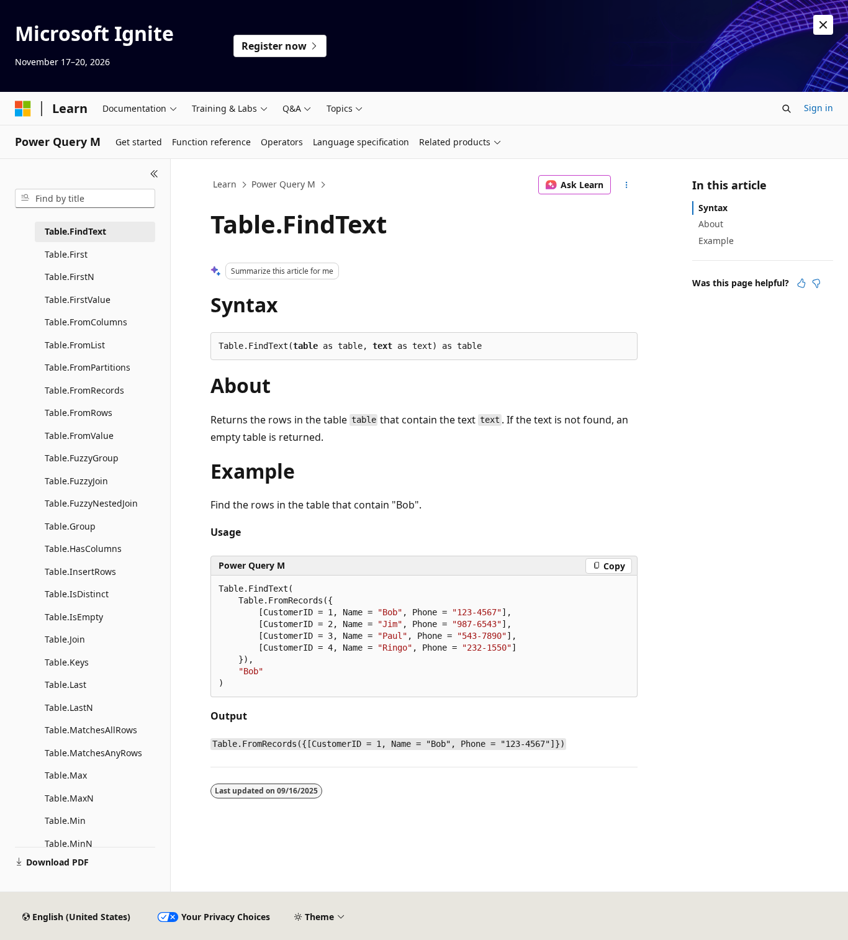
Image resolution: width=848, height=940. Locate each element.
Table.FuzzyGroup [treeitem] (82, 458)
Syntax (713, 208)
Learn (225, 184)
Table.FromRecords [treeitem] (84, 390)
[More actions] (627, 185)
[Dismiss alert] (823, 25)
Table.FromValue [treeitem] (79, 435)
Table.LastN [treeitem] (69, 707)
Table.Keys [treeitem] (67, 662)
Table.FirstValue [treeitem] (78, 299)
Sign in (818, 108)
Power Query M (283, 184)
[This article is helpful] (801, 283)
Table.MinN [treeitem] (68, 843)
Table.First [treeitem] (66, 254)
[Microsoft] (23, 109)
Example (716, 240)
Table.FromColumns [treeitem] (86, 322)
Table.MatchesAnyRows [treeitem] (93, 753)
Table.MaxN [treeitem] (69, 798)
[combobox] (85, 199)
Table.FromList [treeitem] (75, 345)
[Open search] (786, 108)
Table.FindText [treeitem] (75, 231)
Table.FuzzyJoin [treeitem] (76, 481)
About (710, 224)
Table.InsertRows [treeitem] (80, 571)
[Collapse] (154, 174)
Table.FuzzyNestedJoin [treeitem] (91, 503)
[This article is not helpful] (816, 283)
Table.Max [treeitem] (66, 775)
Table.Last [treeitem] (65, 684)
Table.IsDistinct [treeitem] (77, 594)
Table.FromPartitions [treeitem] (87, 367)
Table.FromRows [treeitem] (78, 412)
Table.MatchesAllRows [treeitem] (91, 730)
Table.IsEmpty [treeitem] (74, 617)
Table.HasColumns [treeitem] (83, 548)
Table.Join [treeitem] (65, 639)
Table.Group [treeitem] (70, 526)
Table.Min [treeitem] (65, 820)
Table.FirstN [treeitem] (69, 276)
